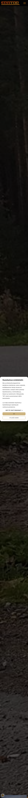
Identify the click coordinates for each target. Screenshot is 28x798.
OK (14, 414)
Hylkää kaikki (14, 418)
